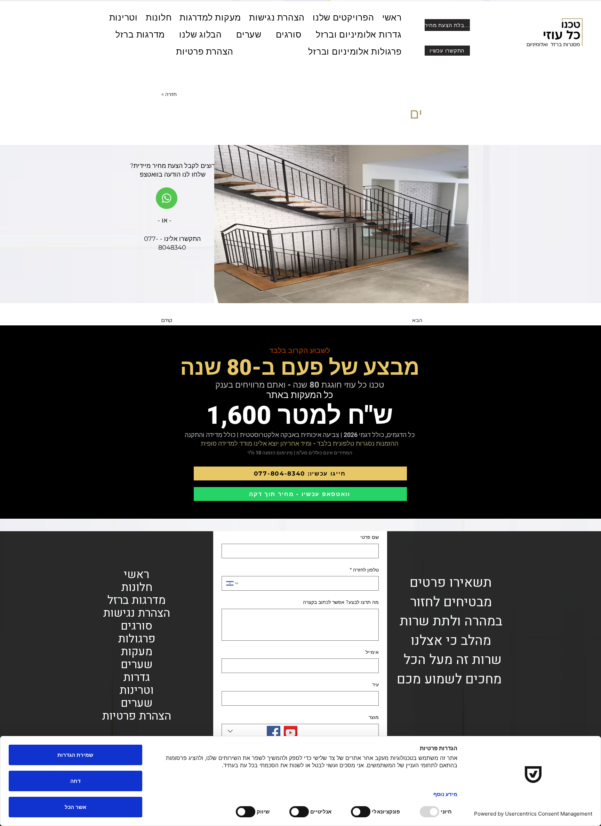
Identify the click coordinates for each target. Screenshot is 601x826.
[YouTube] (290, 732)
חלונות (136, 587)
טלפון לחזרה (364, 570)
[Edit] (166, 198)
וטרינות (136, 690)
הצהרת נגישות (136, 613)
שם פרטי (369, 537)
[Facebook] (273, 732)
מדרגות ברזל (136, 600)
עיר (375, 684)
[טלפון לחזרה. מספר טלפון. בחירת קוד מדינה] (232, 583)
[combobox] (300, 731)
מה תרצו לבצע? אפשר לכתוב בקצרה (341, 602)
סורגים (136, 626)
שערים (137, 664)
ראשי (136, 574)
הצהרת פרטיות (136, 716)
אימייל (372, 652)
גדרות (136, 677)
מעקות (136, 651)
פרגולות (136, 638)
